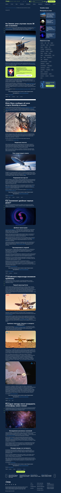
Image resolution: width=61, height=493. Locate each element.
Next (55, 476)
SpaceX (9, 197)
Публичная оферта (40, 488)
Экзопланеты (43, 67)
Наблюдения (28, 4)
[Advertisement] (20, 17)
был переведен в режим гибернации (20, 326)
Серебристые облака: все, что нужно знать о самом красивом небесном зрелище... (50, 15)
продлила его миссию (8, 314)
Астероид (42, 49)
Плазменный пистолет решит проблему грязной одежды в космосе (50, 35)
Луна (53, 55)
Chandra (11, 438)
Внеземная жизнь (48, 49)
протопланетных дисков (11, 435)
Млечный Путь (49, 57)
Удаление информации (40, 486)
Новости (7, 4)
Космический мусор (48, 55)
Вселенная (42, 51)
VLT (49, 47)
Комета (42, 55)
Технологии (22, 4)
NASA (30, 29)
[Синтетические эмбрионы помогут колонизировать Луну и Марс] (43, 29)
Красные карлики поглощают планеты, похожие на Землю (46, 476)
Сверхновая (46, 59)
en (25, 1)
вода (52, 69)
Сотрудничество (47, 4)
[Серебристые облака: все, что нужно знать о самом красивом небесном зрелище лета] (43, 15)
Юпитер (48, 67)
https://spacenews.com (14, 393)
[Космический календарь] (44, 1)
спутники (21, 96)
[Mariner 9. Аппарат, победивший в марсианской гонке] (43, 22)
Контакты (32, 488)
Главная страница (7, 7)
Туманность (42, 63)
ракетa (22, 197)
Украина (34, 4)
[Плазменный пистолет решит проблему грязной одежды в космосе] (43, 35)
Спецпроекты (40, 4)
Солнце (50, 61)
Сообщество (51, 1)
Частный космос (43, 65)
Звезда (47, 51)
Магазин (54, 4)
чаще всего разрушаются (30, 83)
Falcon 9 (25, 174)
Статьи (12, 4)
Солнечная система (44, 61)
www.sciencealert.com (14, 266)
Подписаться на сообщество (24, 75)
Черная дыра (50, 65)
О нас (31, 483)
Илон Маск (17, 197)
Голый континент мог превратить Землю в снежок (35, 476)
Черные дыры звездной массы (10, 229)
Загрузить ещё (20, 471)
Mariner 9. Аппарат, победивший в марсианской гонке (49, 21)
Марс (12, 400)
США (41, 59)
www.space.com (13, 462)
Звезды (51, 51)
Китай (9, 400)
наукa (17, 96)
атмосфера (13, 96)
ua (23, 1)
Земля (42, 53)
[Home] (7, 1)
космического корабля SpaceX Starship (27, 107)
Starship (13, 197)
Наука (16, 4)
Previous (6, 476)
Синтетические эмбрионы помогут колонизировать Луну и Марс (50, 29)
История (45, 53)
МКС (41, 57)
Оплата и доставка (40, 483)
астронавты (43, 69)
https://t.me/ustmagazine (23, 269)
